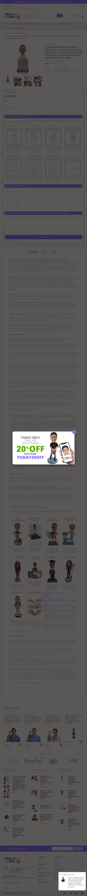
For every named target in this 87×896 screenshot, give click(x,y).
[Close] (74, 432)
